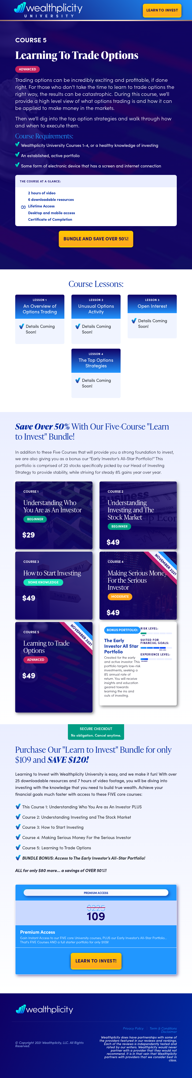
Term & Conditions (163, 1028)
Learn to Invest (162, 9)
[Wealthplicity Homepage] (44, 1009)
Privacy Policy (133, 1028)
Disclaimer (169, 1031)
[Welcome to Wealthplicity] (48, 10)
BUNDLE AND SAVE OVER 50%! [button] (96, 238)
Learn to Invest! (96, 960)
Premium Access (96, 893)
